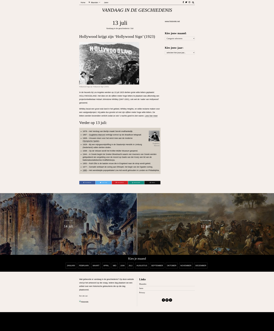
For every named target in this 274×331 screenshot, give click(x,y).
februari (84, 265)
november (185, 265)
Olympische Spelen (91, 141)
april (106, 265)
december (200, 265)
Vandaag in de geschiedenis (117, 28)
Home (83, 2)
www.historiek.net (172, 21)
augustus (141, 265)
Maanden (94, 2)
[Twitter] (186, 2)
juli (131, 265)
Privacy (142, 292)
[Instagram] (189, 2)
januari (71, 265)
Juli (132, 28)
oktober (171, 265)
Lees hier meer (151, 116)
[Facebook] (183, 2)
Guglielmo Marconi (97, 135)
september (157, 265)
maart (96, 265)
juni (122, 265)
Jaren (106, 2)
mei (114, 265)
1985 (85, 170)
